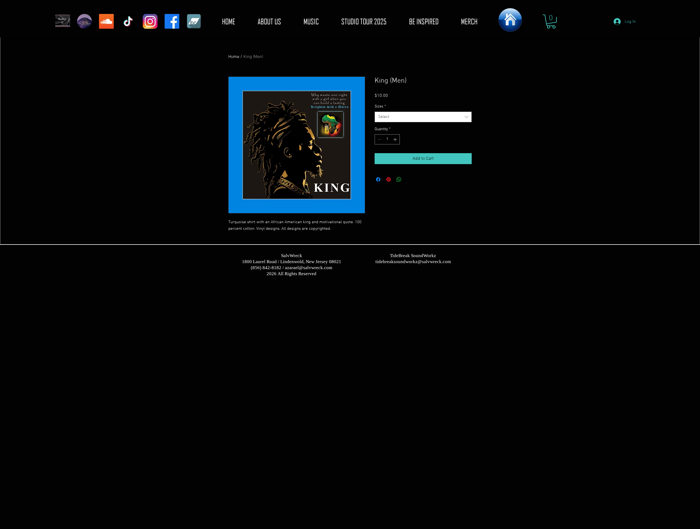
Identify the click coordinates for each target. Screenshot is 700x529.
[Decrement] (378, 139)
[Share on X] (409, 179)
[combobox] (423, 117)
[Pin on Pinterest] (388, 179)
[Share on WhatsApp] (399, 179)
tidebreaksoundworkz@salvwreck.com (413, 261)
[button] (551, 21)
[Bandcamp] (193, 21)
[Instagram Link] (150, 21)
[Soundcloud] (106, 21)
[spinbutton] (387, 139)
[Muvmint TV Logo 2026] (62, 21)
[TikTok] (128, 21)
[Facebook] (172, 21)
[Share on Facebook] (378, 179)
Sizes (380, 106)
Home (233, 57)
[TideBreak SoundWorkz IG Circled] (84, 21)
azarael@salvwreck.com (308, 267)
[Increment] (395, 139)
